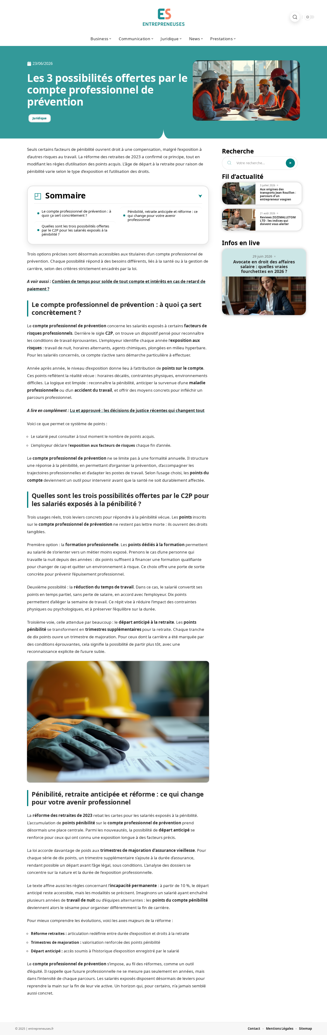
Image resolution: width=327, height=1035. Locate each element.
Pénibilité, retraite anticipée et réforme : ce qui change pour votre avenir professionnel (162, 215)
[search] (295, 17)
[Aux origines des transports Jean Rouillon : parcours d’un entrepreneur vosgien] (238, 193)
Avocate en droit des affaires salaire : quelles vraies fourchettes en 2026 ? (264, 266)
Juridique (40, 118)
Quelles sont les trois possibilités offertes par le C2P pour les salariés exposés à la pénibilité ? (75, 230)
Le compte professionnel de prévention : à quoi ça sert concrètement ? (76, 213)
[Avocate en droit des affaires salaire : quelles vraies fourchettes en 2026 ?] (264, 296)
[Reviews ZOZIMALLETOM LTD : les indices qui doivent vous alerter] (238, 220)
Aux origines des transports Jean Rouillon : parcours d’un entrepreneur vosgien (278, 194)
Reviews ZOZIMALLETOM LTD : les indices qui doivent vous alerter (278, 220)
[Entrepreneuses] (163, 17)
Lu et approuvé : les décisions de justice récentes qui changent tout (137, 410)
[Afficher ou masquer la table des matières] (144, 196)
